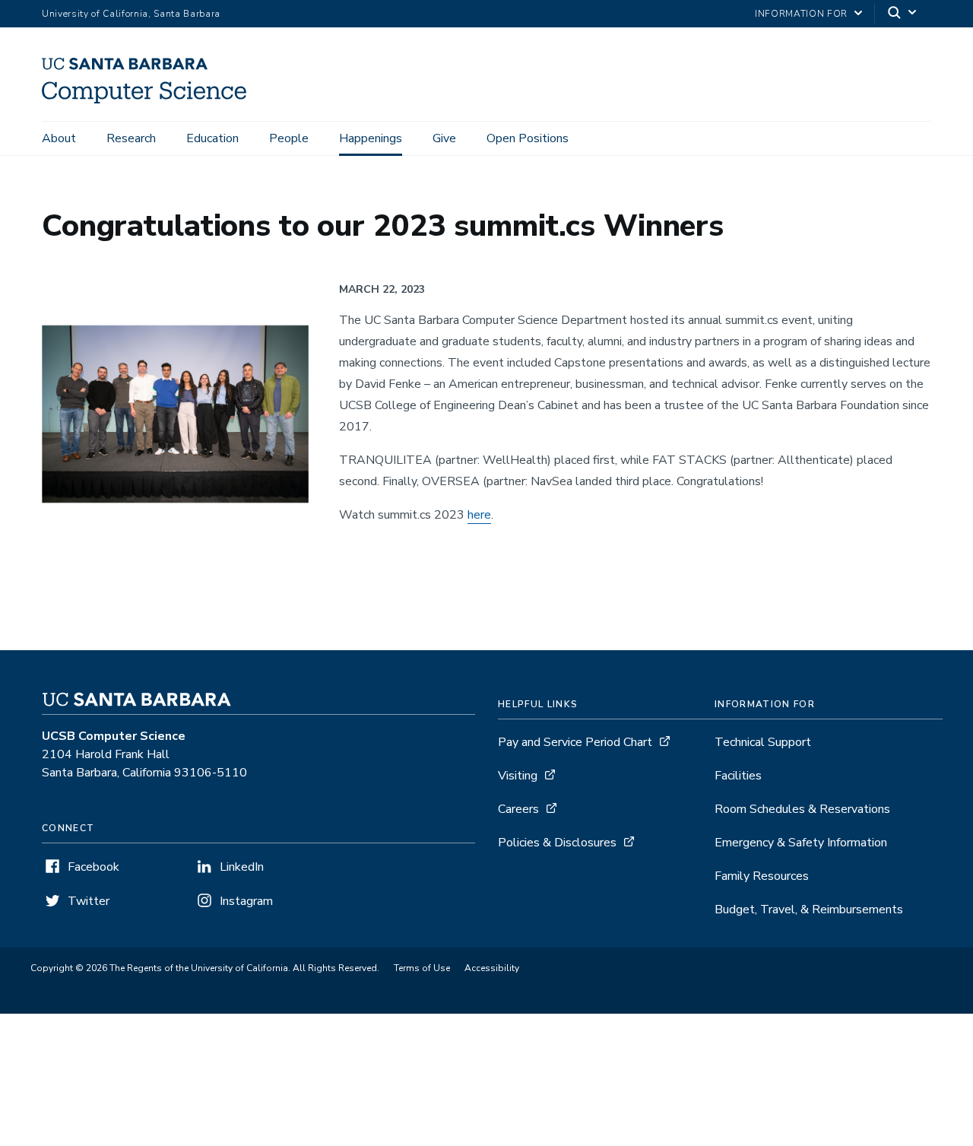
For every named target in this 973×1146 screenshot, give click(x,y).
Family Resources (762, 876)
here (479, 514)
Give (444, 138)
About (59, 138)
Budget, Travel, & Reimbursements (809, 909)
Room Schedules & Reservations (802, 809)
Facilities (738, 775)
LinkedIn (242, 867)
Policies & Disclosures (557, 842)
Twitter (88, 901)
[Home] (150, 99)
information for (801, 14)
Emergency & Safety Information (801, 842)
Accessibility (491, 968)
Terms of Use (422, 968)
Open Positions (527, 138)
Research (131, 138)
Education (212, 138)
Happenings (370, 138)
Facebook (93, 867)
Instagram (246, 901)
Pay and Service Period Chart (575, 742)
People (289, 138)
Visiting (517, 775)
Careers (518, 809)
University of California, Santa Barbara (131, 14)
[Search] (903, 14)
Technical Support (763, 742)
